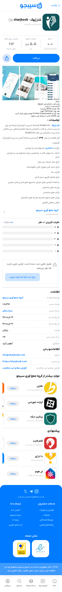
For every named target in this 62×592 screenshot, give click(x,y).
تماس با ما (15, 510)
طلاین (40, 386)
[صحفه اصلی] (31, 5)
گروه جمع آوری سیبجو (12, 297)
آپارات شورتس (35, 402)
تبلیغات (46, 515)
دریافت (36, 58)
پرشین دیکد (36, 416)
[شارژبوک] (50, 83)
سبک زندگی (7, 310)
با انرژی (39, 456)
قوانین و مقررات (46, 510)
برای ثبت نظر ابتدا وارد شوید (22, 277)
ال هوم (39, 471)
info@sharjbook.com (13, 355)
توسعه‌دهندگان (46, 520)
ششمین (49, 148)
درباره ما (15, 520)
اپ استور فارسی (15, 525)
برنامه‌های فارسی (46, 525)
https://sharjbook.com (14, 361)
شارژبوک (55, 125)
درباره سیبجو (15, 515)
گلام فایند (38, 441)
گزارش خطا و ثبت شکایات (14, 368)
